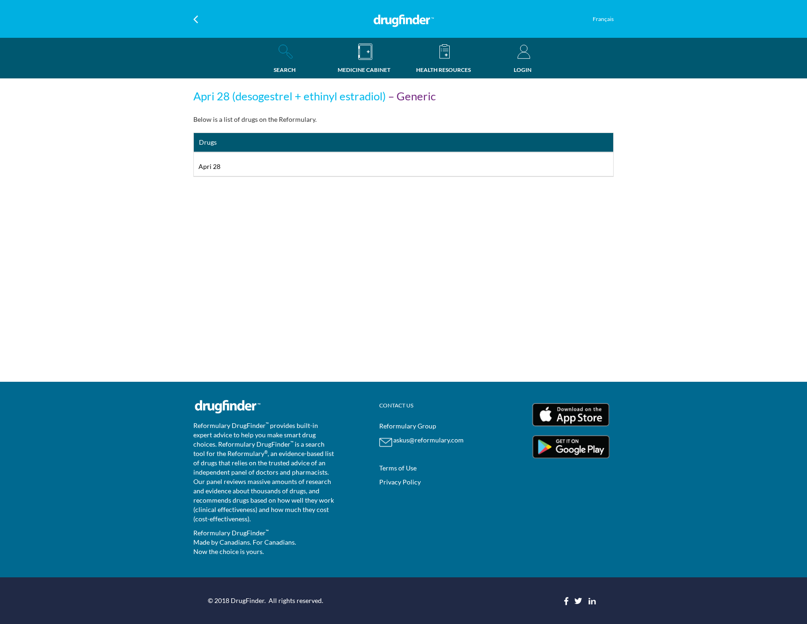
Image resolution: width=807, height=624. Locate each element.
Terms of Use (398, 468)
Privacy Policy (400, 482)
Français (603, 18)
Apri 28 (209, 166)
